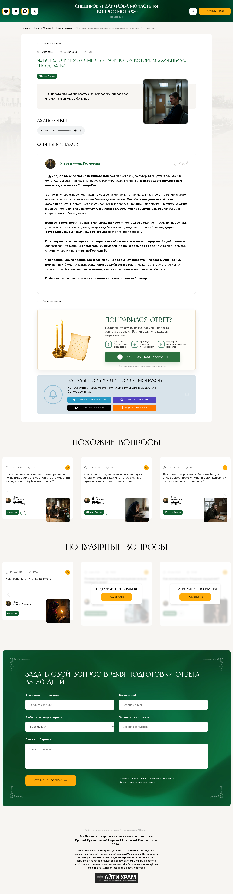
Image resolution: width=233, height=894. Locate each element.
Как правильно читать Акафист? (28, 578)
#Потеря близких (47, 76)
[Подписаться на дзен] (6, 11)
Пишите (143, 830)
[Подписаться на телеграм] (15, 11)
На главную (116, 17)
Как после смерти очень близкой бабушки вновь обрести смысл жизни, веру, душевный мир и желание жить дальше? (194, 477)
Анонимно (55, 695)
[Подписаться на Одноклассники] (34, 11)
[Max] (25, 11)
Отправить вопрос (48, 780)
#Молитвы (12, 512)
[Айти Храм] (116, 878)
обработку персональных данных (137, 782)
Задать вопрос (215, 11)
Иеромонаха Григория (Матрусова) (19, 501)
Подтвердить (116, 597)
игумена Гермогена (85, 163)
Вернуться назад (52, 43)
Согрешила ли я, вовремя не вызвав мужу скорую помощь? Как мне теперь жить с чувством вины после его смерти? (113, 477)
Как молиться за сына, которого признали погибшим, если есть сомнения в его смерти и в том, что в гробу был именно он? (38, 477)
